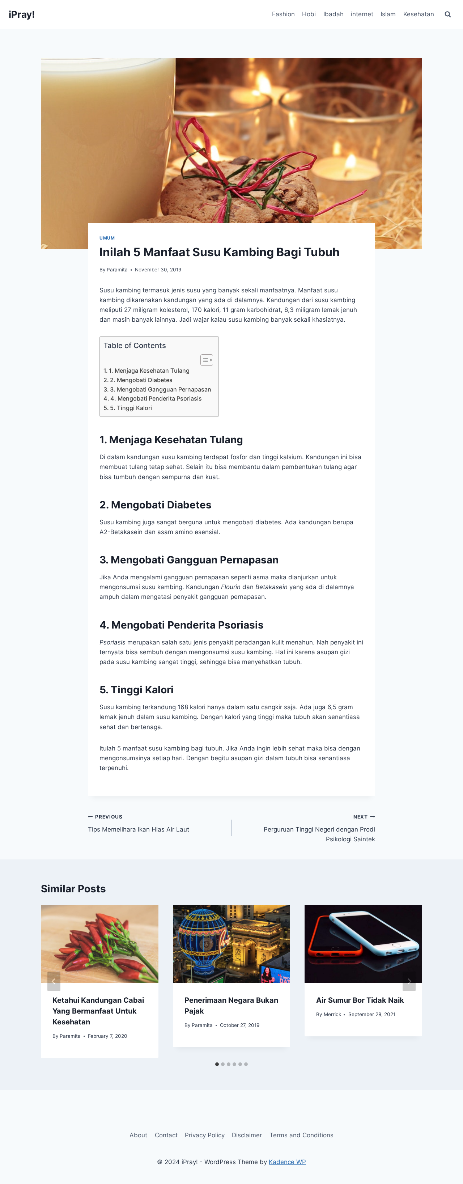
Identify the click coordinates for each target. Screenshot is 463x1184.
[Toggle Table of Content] (203, 360)
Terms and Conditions (301, 1135)
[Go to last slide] (53, 981)
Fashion (283, 14)
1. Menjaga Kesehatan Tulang (149, 370)
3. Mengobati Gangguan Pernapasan (160, 389)
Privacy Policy (205, 1135)
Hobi (309, 14)
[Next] (409, 981)
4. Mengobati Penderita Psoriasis (156, 398)
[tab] (217, 1064)
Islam (388, 14)
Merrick (332, 1014)
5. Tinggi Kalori (131, 407)
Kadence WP (287, 1162)
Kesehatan (418, 14)
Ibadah (333, 14)
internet (362, 14)
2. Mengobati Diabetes (141, 380)
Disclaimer (247, 1135)
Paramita (117, 269)
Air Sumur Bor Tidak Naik (360, 1000)
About (138, 1135)
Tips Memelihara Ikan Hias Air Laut (138, 823)
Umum (107, 238)
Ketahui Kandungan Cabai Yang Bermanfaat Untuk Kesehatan (98, 1011)
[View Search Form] (447, 14)
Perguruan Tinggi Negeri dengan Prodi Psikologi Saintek (319, 828)
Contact (166, 1135)
